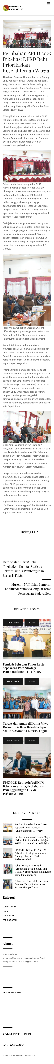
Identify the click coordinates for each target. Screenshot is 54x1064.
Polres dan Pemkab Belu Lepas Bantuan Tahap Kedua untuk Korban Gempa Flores (31, 884)
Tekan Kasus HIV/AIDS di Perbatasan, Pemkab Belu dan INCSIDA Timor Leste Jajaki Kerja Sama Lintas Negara (33, 870)
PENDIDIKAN (8, 915)
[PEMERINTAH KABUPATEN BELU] (14, 7)
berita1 (32, 622)
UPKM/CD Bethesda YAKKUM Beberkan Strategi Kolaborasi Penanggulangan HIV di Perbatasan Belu (23, 788)
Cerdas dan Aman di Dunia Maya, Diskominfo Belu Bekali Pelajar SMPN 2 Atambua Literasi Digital (26, 727)
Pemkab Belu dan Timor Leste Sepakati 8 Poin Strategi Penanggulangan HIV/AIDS (23, 668)
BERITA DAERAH (13, 622)
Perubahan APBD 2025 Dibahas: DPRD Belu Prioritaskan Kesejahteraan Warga (27, 62)
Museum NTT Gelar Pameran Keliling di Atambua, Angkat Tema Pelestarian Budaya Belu (28, 588)
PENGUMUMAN (10, 920)
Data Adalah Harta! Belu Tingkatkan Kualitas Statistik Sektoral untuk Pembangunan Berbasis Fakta (23, 568)
